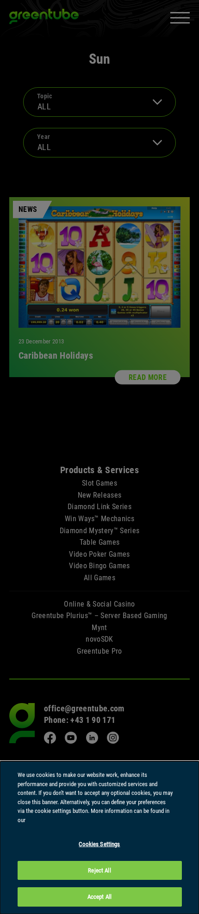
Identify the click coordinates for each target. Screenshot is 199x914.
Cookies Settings (99, 844)
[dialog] (99, 837)
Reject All (99, 870)
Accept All (99, 896)
